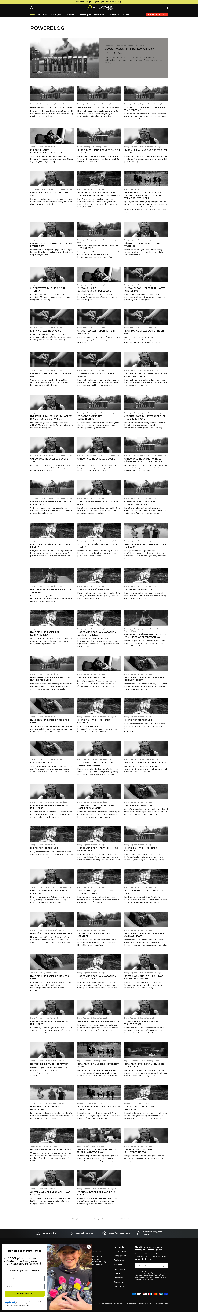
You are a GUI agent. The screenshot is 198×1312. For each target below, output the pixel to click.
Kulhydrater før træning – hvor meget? (50, 545)
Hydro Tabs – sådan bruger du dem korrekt (98, 151)
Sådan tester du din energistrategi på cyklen (139, 1236)
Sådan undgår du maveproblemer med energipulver (145, 417)
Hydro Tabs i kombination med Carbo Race (129, 51)
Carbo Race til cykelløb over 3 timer (49, 460)
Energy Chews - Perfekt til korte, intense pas (144, 289)
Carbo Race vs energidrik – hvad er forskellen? (51, 502)
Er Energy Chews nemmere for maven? (96, 374)
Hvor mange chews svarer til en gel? (144, 332)
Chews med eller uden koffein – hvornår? (96, 332)
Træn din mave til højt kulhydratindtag (138, 1150)
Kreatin (70, 14)
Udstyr (113, 14)
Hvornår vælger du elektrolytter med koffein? (98, 246)
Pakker (125, 14)
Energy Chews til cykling (45, 331)
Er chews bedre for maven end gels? (96, 1193)
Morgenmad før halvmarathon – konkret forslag (97, 633)
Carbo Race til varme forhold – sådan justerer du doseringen (143, 460)
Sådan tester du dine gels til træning (142, 244)
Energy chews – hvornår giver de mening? (97, 1236)
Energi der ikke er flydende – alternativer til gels (142, 1193)
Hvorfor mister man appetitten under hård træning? (97, 1150)
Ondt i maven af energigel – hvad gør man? (50, 1193)
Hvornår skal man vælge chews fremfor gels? (49, 1236)
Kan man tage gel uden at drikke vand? (50, 194)
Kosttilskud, (142, 147)
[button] (166, 7)
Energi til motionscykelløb (141, 1280)
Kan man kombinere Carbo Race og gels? (98, 502)
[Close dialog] (89, 1247)
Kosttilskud (99, 14)
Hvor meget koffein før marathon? (44, 1108)
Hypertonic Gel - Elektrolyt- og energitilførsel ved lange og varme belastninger (144, 195)
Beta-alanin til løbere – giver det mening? (98, 1065)
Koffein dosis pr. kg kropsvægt (49, 1064)
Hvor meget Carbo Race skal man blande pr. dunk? (50, 678)
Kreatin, (144, 1061)
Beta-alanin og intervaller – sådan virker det (99, 1108)
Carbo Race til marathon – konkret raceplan (140, 502)
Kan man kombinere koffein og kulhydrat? (49, 806)
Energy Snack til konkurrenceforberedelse (47, 151)
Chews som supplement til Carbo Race (50, 374)
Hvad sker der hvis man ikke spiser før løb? (145, 545)
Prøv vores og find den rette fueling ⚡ (99, 2)
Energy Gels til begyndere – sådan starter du (51, 244)
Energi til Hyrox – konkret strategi (93, 721)
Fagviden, (124, 45)
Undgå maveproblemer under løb (51, 1149)
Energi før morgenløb (138, 589)
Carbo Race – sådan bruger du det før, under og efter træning (145, 635)
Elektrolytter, (109, 45)
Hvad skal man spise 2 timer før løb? (49, 721)
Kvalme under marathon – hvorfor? (140, 1108)
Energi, (117, 45)
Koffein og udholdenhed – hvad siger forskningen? (96, 764)
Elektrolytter (56, 14)
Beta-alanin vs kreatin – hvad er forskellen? (144, 1065)
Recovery (84, 14)
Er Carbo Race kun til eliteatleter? (90, 417)
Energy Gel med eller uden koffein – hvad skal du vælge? (145, 374)
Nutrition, (131, 45)
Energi (41, 14)
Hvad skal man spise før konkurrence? (45, 633)
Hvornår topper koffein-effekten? (145, 763)
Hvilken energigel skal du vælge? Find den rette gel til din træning (98, 194)
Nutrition (141, 189)
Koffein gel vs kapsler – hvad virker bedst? (142, 1022)
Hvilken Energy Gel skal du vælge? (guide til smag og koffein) (51, 417)
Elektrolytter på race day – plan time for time (144, 108)
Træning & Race (141, 45)
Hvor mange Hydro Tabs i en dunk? (51, 107)
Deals (32, 14)
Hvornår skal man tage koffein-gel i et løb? (146, 151)
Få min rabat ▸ (24, 1293)
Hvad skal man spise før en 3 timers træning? (52, 590)
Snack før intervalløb (91, 677)
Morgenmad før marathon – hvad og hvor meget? (145, 678)
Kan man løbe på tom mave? (93, 589)
